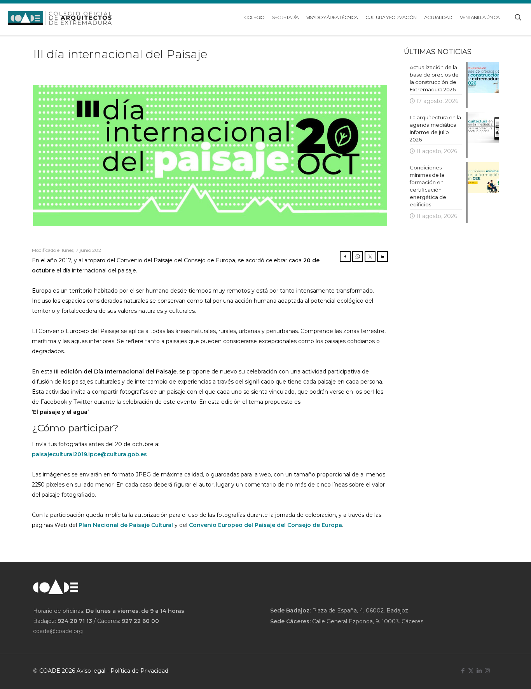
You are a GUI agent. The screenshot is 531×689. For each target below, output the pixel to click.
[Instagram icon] (487, 670)
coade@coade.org (58, 631)
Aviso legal (91, 670)
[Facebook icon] (463, 670)
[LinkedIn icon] (479, 670)
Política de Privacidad (139, 670)
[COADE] (60, 17)
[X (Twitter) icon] (471, 670)
